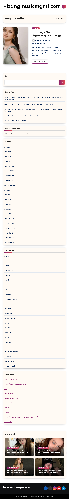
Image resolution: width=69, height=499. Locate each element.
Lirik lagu (36, 28)
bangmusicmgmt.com (34, 6)
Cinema (7, 275)
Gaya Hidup (8, 294)
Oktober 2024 (9, 238)
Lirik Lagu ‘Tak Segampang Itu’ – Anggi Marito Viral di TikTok (46, 35)
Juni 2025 (8, 199)
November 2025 (9, 176)
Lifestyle (7, 332)
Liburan (7, 328)
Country (7, 280)
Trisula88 (7, 408)
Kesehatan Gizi (9, 318)
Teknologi (7, 356)
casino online (8, 403)
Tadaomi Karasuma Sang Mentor (15, 120)
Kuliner (6, 323)
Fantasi (7, 285)
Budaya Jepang (9, 270)
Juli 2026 (7, 152)
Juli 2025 (7, 195)
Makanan (7, 342)
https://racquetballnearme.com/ (15, 384)
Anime (6, 256)
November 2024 (10, 233)
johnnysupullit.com (11, 379)
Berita (6, 266)
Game (6, 289)
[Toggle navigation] (4, 6)
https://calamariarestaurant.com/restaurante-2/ (21, 417)
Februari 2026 (9, 166)
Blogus (40, 496)
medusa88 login (9, 393)
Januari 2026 (9, 171)
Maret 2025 (8, 214)
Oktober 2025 (9, 180)
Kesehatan (8, 313)
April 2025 (8, 209)
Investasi (7, 309)
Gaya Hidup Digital (10, 299)
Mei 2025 (7, 204)
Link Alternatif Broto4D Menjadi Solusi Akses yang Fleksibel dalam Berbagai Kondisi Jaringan (33, 110)
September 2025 (10, 185)
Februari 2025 (9, 219)
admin (37, 40)
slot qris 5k (8, 422)
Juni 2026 (8, 156)
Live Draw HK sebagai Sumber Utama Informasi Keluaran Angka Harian (28, 116)
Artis (6, 261)
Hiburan (7, 304)
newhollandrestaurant (12, 398)
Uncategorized (9, 366)
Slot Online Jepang (11, 352)
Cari (6, 76)
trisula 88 (7, 412)
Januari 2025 (9, 223)
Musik (6, 347)
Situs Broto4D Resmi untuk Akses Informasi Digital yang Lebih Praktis (28, 104)
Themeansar (49, 496)
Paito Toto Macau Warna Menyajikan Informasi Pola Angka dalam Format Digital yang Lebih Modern (33, 98)
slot (5, 389)
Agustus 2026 (9, 147)
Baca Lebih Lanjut (40, 61)
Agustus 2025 (9, 190)
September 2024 (10, 242)
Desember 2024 (9, 228)
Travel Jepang (9, 361)
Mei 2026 (7, 161)
